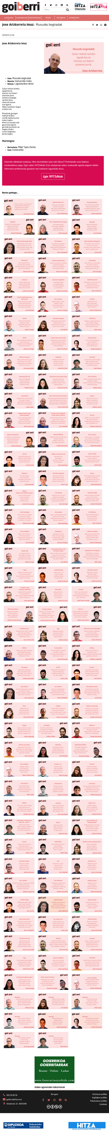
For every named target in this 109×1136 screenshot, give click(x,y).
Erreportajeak (35, 18)
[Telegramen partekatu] (105, 24)
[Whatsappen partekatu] (101, 24)
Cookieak (103, 1104)
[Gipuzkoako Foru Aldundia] (23, 1125)
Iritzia (48, 18)
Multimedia (61, 18)
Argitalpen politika (99, 1098)
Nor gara (54, 1094)
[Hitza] (87, 1125)
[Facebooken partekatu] (93, 24)
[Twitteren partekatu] (97, 24)
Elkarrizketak (22, 18)
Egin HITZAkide (53, 176)
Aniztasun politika (99, 1094)
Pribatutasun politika (98, 1101)
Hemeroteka (74, 18)
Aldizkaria (8, 18)
